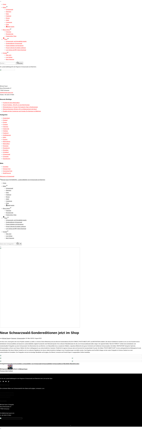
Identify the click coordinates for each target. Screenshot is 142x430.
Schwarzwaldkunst (58, 363)
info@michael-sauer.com (6, 92)
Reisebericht (6, 148)
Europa (5, 122)
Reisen (8, 18)
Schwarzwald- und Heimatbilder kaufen (16, 41)
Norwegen (5, 145)
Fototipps (5, 131)
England (5, 120)
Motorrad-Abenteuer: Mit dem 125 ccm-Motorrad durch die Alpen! (20, 109)
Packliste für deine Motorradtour (11, 102)
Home (4, 4)
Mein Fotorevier (10, 59)
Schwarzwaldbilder (47, 363)
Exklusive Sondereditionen (7, 395)
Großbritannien (7, 135)
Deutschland (6, 118)
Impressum (67, 425)
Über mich (8, 55)
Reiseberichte (9, 34)
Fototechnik (6, 128)
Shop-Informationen (5, 397)
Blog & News (6, 29)
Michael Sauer (6, 338)
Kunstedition (18, 363)
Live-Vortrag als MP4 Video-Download (16, 50)
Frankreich (6, 133)
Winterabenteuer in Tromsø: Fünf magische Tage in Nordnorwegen (20, 107)
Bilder (4, 7)
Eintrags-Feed (6, 168)
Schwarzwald (9, 9)
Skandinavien (6, 158)
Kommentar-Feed (7, 171)
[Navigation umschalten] (0, 1)
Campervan (9, 22)
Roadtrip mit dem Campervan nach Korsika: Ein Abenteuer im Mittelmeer (22, 111)
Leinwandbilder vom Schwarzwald (31, 363)
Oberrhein (8, 11)
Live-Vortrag (9, 57)
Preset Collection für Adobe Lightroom (16, 47)
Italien (4, 137)
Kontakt (5, 53)
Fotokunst (8, 16)
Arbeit (7, 20)
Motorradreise (6, 141)
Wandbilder (66, 363)
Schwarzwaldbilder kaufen (7, 392)
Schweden (6, 156)
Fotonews (8, 31)
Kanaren (5, 139)
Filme (7, 24)
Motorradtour (6, 143)
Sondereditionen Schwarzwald (14, 43)
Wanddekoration (74, 363)
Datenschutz (74, 425)
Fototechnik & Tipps (11, 36)
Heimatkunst (11, 363)
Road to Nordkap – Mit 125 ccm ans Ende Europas (16, 104)
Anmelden (5, 166)
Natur (7, 13)
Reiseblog (5, 150)
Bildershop (4, 385)
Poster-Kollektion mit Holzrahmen (15, 45)
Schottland (6, 152)
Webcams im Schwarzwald (7, 176)
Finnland (5, 124)
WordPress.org (7, 173)
